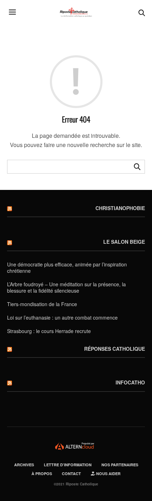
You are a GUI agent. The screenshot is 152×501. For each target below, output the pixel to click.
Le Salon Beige (124, 241)
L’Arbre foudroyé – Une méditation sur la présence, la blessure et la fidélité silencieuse (66, 287)
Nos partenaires (119, 464)
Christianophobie (120, 208)
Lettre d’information (68, 464)
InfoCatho (130, 382)
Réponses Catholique (114, 348)
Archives (24, 464)
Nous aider (108, 473)
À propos (41, 473)
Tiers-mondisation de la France (42, 304)
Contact (71, 473)
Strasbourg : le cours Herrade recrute (49, 330)
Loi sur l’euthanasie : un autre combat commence (62, 317)
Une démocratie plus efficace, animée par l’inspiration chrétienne (67, 267)
